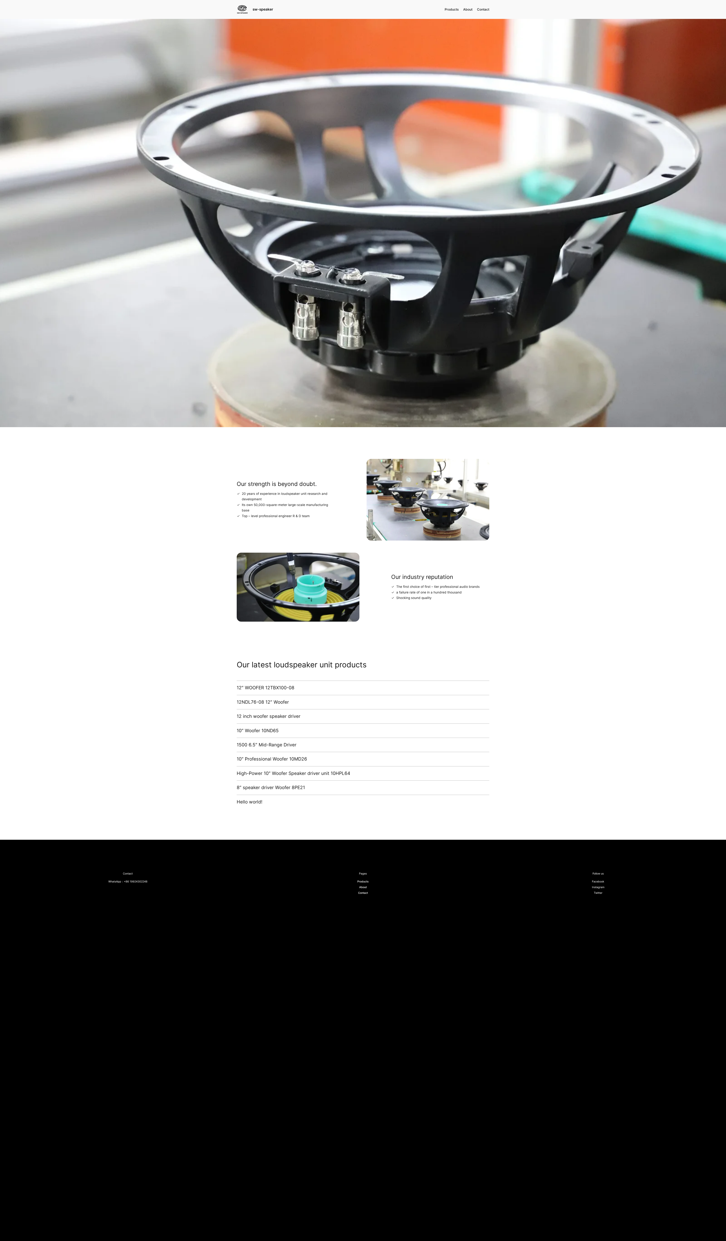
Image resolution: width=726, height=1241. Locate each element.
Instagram (598, 887)
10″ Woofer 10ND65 (258, 730)
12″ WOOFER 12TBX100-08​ (265, 687)
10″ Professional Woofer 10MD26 (272, 759)
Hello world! (249, 801)
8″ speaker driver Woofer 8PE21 (271, 787)
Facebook (598, 881)
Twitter (598, 892)
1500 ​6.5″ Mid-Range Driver (266, 744)
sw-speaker (263, 9)
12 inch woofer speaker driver (268, 716)
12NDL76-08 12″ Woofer (263, 702)
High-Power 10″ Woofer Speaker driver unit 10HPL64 (293, 773)
